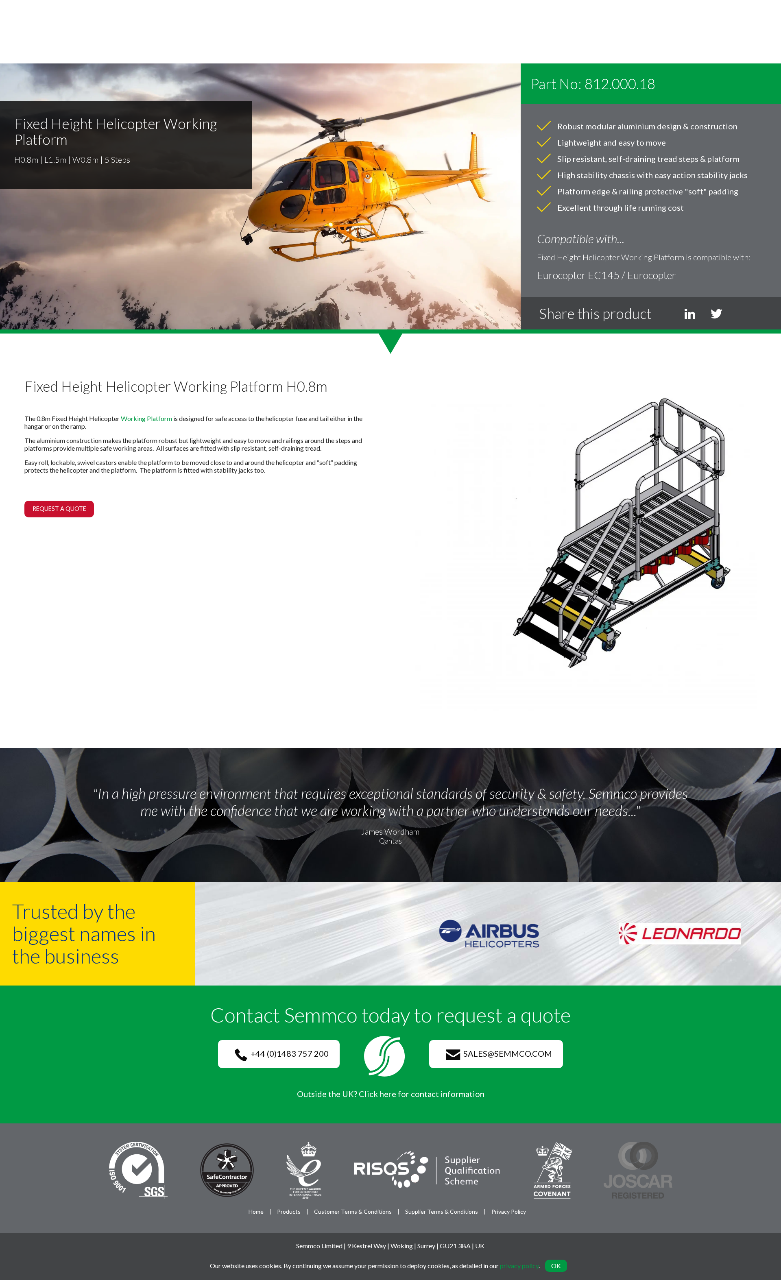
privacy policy (519, 1265)
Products (289, 1212)
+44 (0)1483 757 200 (288, 1053)
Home (256, 1212)
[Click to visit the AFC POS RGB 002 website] (553, 1169)
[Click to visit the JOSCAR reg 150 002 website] (638, 1169)
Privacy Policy (508, 1212)
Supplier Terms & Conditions (441, 1212)
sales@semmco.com (506, 1053)
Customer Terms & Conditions (353, 1212)
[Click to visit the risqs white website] (427, 1169)
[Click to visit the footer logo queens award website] (304, 1169)
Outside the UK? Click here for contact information (390, 1094)
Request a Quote (59, 508)
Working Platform (146, 418)
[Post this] (690, 313)
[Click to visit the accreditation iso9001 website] (138, 1169)
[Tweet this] (716, 313)
